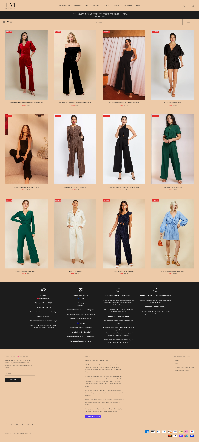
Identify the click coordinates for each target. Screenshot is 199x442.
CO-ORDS (116, 6)
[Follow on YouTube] (28, 424)
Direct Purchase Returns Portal (184, 367)
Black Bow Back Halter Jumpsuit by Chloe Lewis (124, 187)
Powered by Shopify (26, 433)
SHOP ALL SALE (64, 6)
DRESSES (77, 6)
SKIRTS (106, 6)
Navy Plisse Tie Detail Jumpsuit (124, 271)
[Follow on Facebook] (6, 424)
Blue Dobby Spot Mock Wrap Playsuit (173, 271)
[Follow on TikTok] (33, 424)
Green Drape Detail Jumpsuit (173, 187)
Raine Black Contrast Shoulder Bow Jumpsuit (124, 103)
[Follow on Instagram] (17, 424)
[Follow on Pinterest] (22, 424)
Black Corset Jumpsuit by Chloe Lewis (26, 187)
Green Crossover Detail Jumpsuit (26, 271)
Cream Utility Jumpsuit (75, 271)
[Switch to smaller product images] (7, 22)
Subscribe (13, 380)
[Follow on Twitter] (11, 424)
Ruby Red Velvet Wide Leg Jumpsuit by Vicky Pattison (26, 103)
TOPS (87, 6)
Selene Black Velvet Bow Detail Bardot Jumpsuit (75, 103)
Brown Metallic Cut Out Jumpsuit (75, 187)
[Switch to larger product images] (4, 22)
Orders (176, 360)
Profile (176, 364)
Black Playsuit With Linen (172, 103)
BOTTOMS (96, 6)
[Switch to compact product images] (11, 22)
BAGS (138, 6)
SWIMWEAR (128, 6)
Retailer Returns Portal (181, 371)
